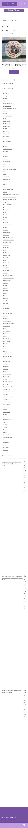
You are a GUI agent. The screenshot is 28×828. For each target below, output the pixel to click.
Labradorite (6, 268)
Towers (5, 424)
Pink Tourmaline (7, 331)
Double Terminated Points (9, 197)
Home (4, 20)
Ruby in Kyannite (7, 374)
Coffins (5, 184)
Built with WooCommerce (8, 819)
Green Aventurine (7, 242)
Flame (4, 219)
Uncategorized (6, 434)
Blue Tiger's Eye (7, 141)
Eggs (4, 212)
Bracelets (5, 146)
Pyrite (4, 346)
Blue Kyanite (6, 136)
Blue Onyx (5, 139)
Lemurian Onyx (6, 280)
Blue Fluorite (6, 133)
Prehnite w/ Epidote (7, 338)
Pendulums (6, 318)
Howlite (5, 252)
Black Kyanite (6, 121)
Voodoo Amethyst (7, 437)
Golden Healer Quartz (8, 237)
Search (14, 825)
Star (4, 417)
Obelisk (5, 300)
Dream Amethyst (7, 204)
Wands (4, 440)
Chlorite (5, 166)
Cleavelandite (6, 179)
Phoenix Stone (6, 326)
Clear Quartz (6, 176)
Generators (6, 235)
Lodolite (5, 285)
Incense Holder (6, 255)
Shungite (5, 394)
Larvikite (5, 273)
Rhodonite (5, 364)
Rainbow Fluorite (7, 354)
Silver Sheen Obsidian (8, 397)
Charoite (5, 164)
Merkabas (5, 290)
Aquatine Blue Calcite (8, 103)
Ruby (4, 371)
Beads (4, 118)
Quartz (5, 348)
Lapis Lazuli (6, 270)
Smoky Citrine (6, 404)
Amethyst (5, 96)
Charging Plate (6, 161)
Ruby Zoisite (6, 376)
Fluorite (5, 227)
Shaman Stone (6, 389)
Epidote (5, 217)
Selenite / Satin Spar (8, 381)
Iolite (4, 260)
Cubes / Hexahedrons (8, 189)
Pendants (5, 316)
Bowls (4, 144)
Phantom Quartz (7, 321)
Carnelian (5, 151)
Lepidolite (5, 283)
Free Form (5, 230)
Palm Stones (6, 311)
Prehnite (5, 336)
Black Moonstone (7, 123)
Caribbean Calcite (7, 149)
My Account (4, 825)
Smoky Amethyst (7, 402)
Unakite (5, 432)
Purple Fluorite (6, 341)
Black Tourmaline (7, 128)
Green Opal (6, 245)
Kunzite (5, 265)
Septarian (5, 384)
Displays (5, 192)
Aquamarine (6, 101)
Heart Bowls (6, 247)
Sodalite (5, 409)
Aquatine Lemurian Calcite (9, 108)
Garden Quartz (6, 232)
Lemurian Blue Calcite (8, 278)
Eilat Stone (6, 214)
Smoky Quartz (6, 407)
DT (4, 207)
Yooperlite (5, 450)
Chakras (5, 159)
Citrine (4, 174)
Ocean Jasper (6, 305)
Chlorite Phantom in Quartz (9, 169)
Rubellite (5, 369)
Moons (4, 293)
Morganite (5, 298)
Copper (5, 187)
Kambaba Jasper (7, 262)
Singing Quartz (6, 399)
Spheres (5, 414)
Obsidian (5, 303)
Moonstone (6, 295)
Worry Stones (6, 447)
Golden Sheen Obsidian (8, 240)
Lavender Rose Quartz (8, 275)
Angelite (5, 98)
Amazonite (5, 93)
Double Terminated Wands (9, 199)
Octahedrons (6, 308)
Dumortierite (6, 209)
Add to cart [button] (14, 72)
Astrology (5, 111)
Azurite (5, 113)
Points (4, 333)
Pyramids (5, 343)
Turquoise (5, 429)
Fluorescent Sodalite (8, 225)
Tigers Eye (5, 422)
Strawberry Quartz (7, 419)
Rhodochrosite (6, 361)
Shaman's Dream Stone (8, 392)
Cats (4, 154)
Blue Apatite (6, 131)
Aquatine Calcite (7, 106)
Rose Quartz (6, 366)
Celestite (5, 156)
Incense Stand (6, 257)
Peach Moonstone (7, 313)
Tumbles (5, 427)
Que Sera (5, 351)
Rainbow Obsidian (7, 356)
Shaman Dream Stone (8, 386)
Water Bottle (6, 442)
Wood (4, 445)
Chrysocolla (6, 171)
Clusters (5, 182)
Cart (21, 824)
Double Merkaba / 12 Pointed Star (11, 194)
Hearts (4, 250)
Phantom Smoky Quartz (9, 323)
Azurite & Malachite (8, 116)
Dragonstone (6, 202)
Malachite (5, 288)
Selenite (5, 379)
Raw (4, 359)
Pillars (4, 328)
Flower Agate (6, 222)
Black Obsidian (6, 126)
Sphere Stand (6, 412)
